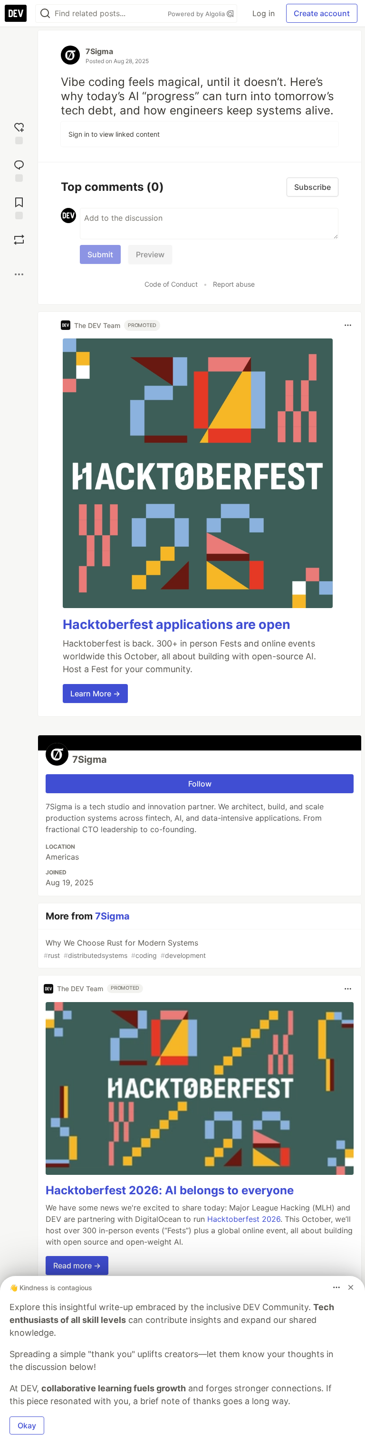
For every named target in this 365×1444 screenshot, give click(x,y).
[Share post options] (19, 274)
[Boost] (19, 240)
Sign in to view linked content (114, 134)
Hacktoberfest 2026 (243, 1219)
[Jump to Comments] (19, 170)
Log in (263, 13)
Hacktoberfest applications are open (176, 624)
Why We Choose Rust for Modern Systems (125, 948)
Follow (199, 783)
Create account (322, 13)
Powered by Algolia (197, 14)
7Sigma (99, 51)
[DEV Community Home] (16, 13)
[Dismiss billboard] (350, 1287)
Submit (100, 254)
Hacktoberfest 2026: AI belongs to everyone (170, 1190)
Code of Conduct (171, 284)
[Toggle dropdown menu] (347, 325)
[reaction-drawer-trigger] (19, 132)
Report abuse (234, 284)
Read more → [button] (77, 1265)
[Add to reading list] (19, 207)
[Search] (45, 13)
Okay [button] (27, 1425)
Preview (150, 254)
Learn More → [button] (95, 693)
